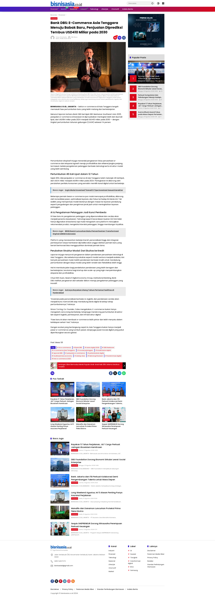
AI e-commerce (65, 347)
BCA (131, 567)
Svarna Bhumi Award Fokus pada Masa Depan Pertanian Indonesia (150, 113)
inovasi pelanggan (86, 350)
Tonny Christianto (61, 37)
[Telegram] (119, 373)
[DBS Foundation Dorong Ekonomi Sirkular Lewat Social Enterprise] (88, 389)
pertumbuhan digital (96, 353)
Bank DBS (78, 347)
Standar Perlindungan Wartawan (110, 589)
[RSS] (73, 581)
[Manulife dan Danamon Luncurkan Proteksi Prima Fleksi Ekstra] (88, 414)
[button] (152, 3)
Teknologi (112, 557)
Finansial (54, 18)
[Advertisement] (88, 141)
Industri (111, 550)
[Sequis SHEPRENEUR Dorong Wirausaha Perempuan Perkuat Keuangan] (114, 414)
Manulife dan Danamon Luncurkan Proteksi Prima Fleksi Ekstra (86, 426)
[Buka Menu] (163, 3)
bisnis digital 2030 (92, 347)
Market (111, 571)
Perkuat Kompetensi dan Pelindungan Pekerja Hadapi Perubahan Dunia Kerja (149, 96)
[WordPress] (65, 581)
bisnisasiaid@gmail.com (63, 566)
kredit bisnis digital (104, 350)
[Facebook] (111, 373)
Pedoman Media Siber (155, 554)
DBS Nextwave (109, 347)
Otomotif (112, 568)
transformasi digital (114, 356)
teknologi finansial (96, 356)
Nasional (112, 561)
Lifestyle (112, 564)
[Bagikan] (124, 38)
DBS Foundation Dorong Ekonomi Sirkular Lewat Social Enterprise (86, 401)
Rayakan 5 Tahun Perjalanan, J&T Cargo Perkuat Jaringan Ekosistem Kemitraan (62, 401)
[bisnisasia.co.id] (66, 3)
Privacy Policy (152, 557)
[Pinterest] (60, 581)
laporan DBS (58, 353)
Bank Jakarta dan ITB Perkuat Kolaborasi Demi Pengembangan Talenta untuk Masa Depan (112, 401)
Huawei (133, 554)
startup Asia (80, 356)
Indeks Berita (132, 589)
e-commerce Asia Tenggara (64, 350)
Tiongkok (133, 557)
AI (131, 550)
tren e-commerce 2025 (62, 359)
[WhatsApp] (124, 373)
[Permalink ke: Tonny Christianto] (53, 38)
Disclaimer (151, 550)
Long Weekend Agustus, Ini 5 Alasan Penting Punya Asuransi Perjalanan (62, 426)
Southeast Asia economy (63, 356)
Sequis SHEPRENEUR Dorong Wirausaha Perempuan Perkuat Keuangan (113, 426)
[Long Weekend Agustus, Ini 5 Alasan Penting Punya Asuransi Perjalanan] (62, 414)
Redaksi (150, 561)
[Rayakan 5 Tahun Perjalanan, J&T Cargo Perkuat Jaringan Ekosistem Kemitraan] (62, 389)
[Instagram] (69, 581)
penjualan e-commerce (76, 353)
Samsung (134, 570)
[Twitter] (115, 373)
